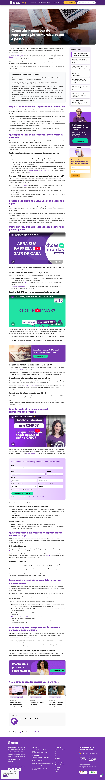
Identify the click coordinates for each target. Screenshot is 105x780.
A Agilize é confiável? (60, 749)
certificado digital (30, 453)
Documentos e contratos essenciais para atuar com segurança (79, 95)
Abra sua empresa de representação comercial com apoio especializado (80, 102)
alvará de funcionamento (30, 385)
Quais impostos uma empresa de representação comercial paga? (80, 88)
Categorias (33, 2)
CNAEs (11, 57)
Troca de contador (59, 762)
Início (12, 27)
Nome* (13, 465)
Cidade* (40, 477)
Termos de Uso (32, 496)
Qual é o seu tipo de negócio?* (46, 483)
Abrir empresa (58, 760)
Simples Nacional (33, 170)
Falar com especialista (22, 493)
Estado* (13, 477)
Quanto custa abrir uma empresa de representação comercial (79, 80)
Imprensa (57, 751)
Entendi (5, 776)
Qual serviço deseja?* (17, 483)
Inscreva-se (75, 175)
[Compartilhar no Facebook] (46, 731)
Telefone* (49, 471)
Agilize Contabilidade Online (29, 719)
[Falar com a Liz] (101, 776)
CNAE (25, 185)
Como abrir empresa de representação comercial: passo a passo (79, 73)
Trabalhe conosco (59, 753)
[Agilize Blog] (18, 2)
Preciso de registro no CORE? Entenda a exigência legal (80, 67)
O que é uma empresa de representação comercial (80, 54)
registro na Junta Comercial (16, 369)
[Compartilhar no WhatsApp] (35, 731)
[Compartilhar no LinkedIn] (42, 731)
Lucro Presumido (44, 170)
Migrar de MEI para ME (60, 764)
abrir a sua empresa (17, 55)
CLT (25, 121)
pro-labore (53, 554)
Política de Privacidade (40, 496)
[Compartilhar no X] (38, 731)
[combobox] (86, 2)
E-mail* (13, 471)
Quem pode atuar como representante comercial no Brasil (79, 60)
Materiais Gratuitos (45, 2)
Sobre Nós (57, 2)
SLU (49, 55)
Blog (56, 755)
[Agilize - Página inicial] (52, 742)
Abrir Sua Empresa (21, 27)
